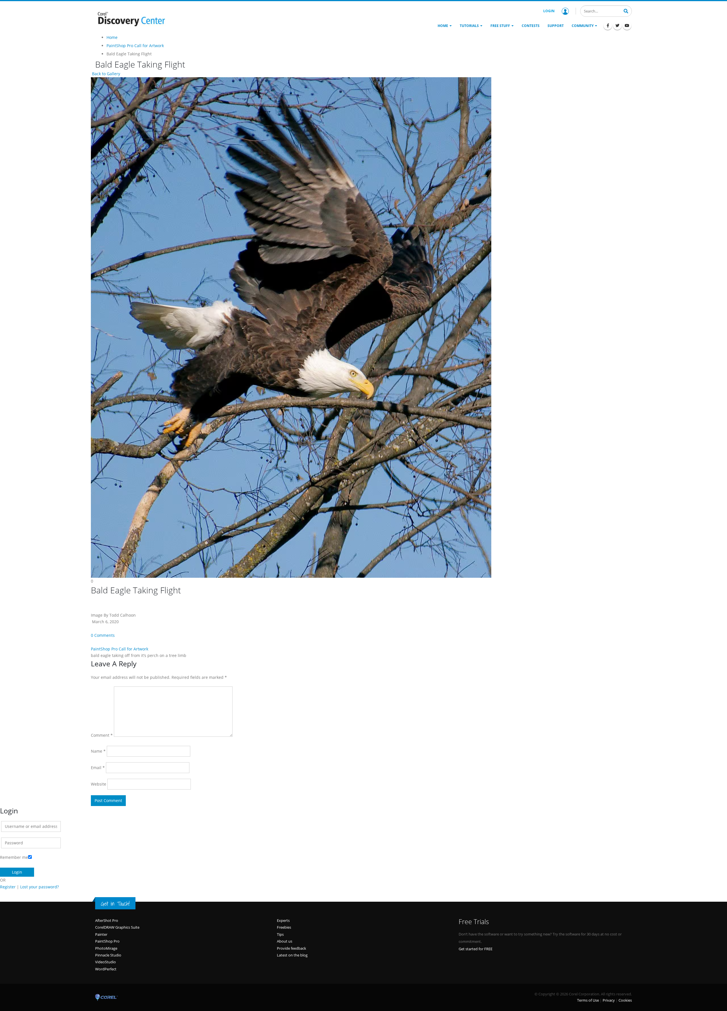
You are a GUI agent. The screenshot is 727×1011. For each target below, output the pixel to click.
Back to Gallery (105, 73)
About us (284, 941)
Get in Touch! (115, 903)
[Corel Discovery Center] (130, 18)
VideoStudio (105, 961)
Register (8, 886)
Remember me (14, 857)
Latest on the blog (292, 955)
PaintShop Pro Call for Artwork (119, 649)
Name (98, 751)
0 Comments (103, 635)
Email (98, 767)
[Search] (626, 10)
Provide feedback (291, 948)
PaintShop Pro (107, 941)
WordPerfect (105, 969)
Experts (283, 920)
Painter (101, 934)
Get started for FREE (475, 948)
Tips (280, 934)
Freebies (284, 927)
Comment (102, 735)
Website (98, 784)
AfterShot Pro (106, 920)
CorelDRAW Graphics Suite (117, 927)
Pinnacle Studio (108, 955)
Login (549, 11)
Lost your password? (39, 886)
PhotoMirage (106, 948)
